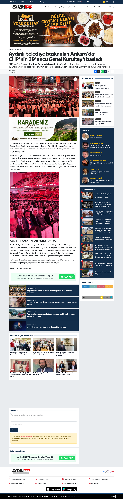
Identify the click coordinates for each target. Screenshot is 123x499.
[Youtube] (112, 471)
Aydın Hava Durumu (43, 479)
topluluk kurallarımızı (27, 436)
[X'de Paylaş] (98, 71)
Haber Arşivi (95, 483)
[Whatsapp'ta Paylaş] (102, 71)
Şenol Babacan (96, 153)
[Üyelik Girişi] (112, 2)
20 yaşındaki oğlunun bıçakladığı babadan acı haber (101, 114)
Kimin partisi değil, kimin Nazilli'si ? (101, 164)
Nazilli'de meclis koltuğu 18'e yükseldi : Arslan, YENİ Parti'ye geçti (20, 374)
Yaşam (63, 7)
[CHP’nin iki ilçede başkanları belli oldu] (43, 365)
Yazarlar (34, 2)
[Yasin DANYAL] (85, 171)
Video (25, 2)
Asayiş (57, 7)
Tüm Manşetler (42, 483)
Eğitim (70, 7)
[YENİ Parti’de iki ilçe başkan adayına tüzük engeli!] (66, 365)
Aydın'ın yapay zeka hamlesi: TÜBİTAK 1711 (99, 172)
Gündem (50, 7)
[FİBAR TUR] (44, 129)
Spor (83, 7)
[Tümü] (112, 78)
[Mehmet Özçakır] (85, 136)
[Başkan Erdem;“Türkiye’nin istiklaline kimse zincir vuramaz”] (66, 344)
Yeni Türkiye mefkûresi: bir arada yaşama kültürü (101, 181)
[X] (106, 471)
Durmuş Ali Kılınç (96, 143)
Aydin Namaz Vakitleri (71, 479)
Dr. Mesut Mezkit (96, 178)
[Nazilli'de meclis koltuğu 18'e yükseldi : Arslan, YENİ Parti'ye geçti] (20, 365)
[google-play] (70, 489)
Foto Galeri (15, 2)
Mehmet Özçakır (96, 135)
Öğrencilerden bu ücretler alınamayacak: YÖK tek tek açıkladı (103, 105)
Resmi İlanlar (98, 7)
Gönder (14, 430)
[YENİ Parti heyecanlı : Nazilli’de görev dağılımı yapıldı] (43, 344)
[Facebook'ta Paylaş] (95, 71)
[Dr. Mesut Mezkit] (85, 180)
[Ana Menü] (113, 7)
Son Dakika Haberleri (70, 483)
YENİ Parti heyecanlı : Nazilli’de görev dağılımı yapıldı (104, 96)
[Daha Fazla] (105, 71)
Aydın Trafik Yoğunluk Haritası (99, 479)
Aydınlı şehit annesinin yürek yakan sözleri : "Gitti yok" (102, 87)
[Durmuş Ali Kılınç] (85, 145)
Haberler (11, 49)
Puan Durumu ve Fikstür (17, 483)
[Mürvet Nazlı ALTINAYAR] (85, 163)
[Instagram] (109, 471)
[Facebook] (103, 471)
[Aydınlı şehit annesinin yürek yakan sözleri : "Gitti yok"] (20, 344)
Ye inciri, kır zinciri (96, 138)
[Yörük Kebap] (61, 29)
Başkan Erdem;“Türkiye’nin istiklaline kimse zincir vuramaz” (65, 354)
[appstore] (53, 489)
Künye (43, 2)
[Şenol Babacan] (85, 154)
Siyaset (43, 7)
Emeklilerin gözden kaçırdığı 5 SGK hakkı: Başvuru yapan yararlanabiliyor (103, 123)
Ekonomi (77, 7)
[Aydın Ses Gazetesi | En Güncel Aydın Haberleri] (22, 6)
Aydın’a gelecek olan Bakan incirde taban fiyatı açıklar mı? (100, 146)
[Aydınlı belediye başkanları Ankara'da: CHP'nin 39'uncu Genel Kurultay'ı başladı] (44, 96)
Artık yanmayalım (96, 155)
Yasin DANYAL (95, 169)
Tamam (113, 496)
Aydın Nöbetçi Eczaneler (18, 479)
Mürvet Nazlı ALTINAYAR (98, 160)
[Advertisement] (43, 393)
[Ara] (110, 7)
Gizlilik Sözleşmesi (73, 496)
